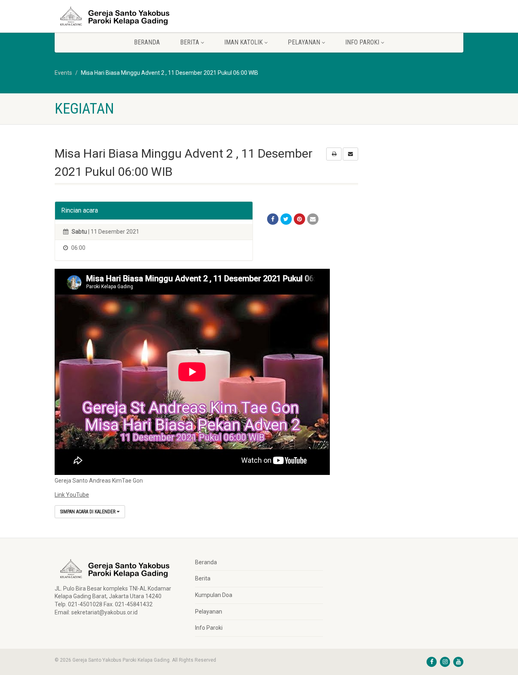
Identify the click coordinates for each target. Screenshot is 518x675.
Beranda (147, 42)
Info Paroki (209, 627)
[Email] (312, 219)
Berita (202, 578)
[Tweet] (286, 219)
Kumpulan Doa (213, 595)
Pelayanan (208, 611)
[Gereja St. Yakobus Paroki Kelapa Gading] (119, 16)
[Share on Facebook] (272, 219)
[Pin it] (299, 219)
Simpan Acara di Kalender (88, 512)
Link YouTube (72, 494)
